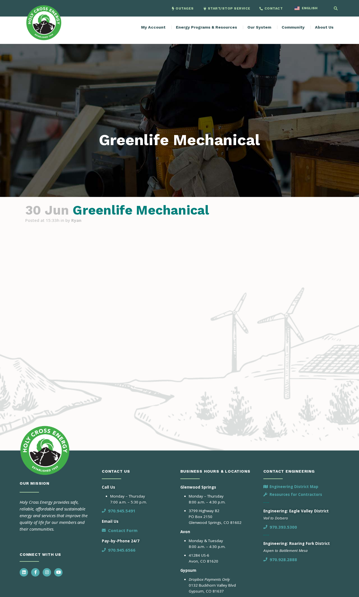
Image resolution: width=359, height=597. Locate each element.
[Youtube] (58, 572)
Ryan (76, 220)
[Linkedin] (24, 572)
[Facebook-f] (35, 572)
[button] (335, 8)
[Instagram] (47, 572)
